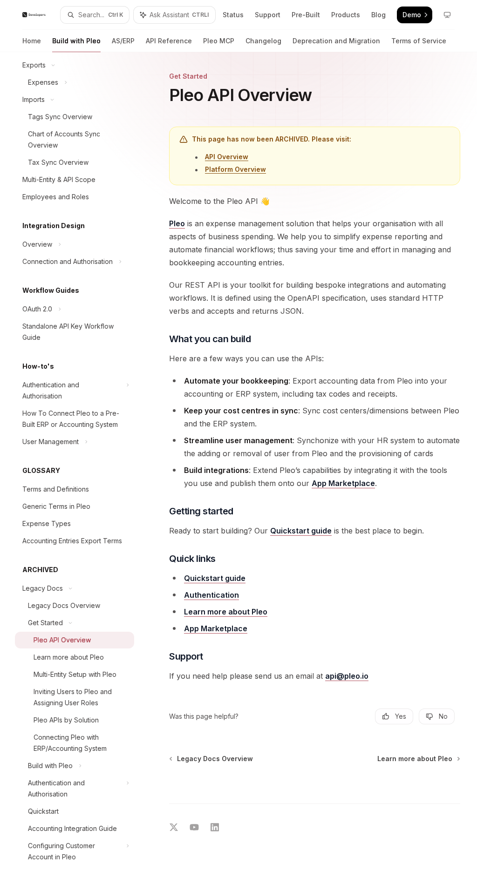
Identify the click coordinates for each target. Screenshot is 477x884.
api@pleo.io (346, 676)
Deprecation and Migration (336, 41)
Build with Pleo (76, 41)
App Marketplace (343, 483)
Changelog (263, 41)
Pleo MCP (218, 41)
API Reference (169, 41)
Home (31, 41)
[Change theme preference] (447, 14)
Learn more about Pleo (225, 611)
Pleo (177, 223)
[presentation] (82, 468)
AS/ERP (123, 41)
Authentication (211, 595)
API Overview (226, 157)
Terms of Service (418, 41)
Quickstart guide (301, 530)
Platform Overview (235, 169)
